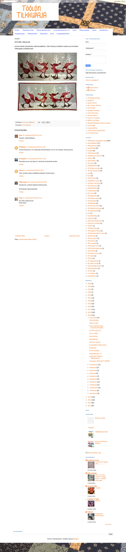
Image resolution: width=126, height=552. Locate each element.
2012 (90, 403)
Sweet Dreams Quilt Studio (96, 130)
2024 (90, 289)
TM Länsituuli (91, 201)
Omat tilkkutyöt (26, 125)
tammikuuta (93, 393)
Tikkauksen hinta (28, 30)
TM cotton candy (92, 263)
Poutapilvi (22, 158)
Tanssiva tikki (92, 486)
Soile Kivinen (93, 87)
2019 (90, 303)
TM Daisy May (92, 228)
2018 (90, 306)
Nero (89, 176)
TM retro (90, 271)
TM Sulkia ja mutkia (93, 168)
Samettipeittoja (92, 216)
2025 (90, 286)
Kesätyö (91, 427)
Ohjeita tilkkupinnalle (43, 30)
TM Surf (90, 258)
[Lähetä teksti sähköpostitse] (38, 122)
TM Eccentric (91, 178)
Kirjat (52, 33)
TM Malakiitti (91, 203)
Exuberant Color (93, 460)
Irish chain (90, 193)
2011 (89, 405)
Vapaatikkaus (91, 276)
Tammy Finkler (92, 115)
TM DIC (90, 226)
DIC (88, 213)
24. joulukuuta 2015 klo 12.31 (32, 135)
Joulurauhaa (93, 336)
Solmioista (90, 218)
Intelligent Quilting (93, 110)
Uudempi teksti (20, 236)
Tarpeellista (43, 33)
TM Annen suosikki (93, 223)
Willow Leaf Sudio (93, 120)
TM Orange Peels (93, 246)
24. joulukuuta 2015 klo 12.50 (35, 147)
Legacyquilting (92, 128)
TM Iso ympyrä (92, 238)
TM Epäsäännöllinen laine (96, 233)
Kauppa (90, 150)
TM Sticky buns (92, 186)
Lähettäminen (103, 30)
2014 (90, 397)
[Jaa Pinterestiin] (49, 122)
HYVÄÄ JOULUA (95, 330)
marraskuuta (94, 364)
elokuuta (93, 373)
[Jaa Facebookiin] (47, 122)
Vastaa (21, 141)
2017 (90, 309)
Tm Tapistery (91, 273)
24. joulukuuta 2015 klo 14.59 (36, 158)
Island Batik (91, 148)
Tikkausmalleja (84, 30)
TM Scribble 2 (92, 160)
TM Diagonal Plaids (93, 231)
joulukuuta (93, 317)
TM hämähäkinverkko (94, 266)
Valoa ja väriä (93, 323)
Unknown (92, 90)
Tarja (20, 198)
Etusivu (17, 30)
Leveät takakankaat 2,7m (61, 30)
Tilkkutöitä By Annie (101, 432)
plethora (97, 501)
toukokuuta (93, 382)
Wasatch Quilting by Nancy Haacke (99, 123)
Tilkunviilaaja (92, 473)
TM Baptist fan (92, 196)
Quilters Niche (92, 103)
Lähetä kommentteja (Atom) (28, 239)
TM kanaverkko (92, 268)
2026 (90, 283)
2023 (90, 292)
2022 (90, 295)
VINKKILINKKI (92, 188)
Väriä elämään (94, 320)
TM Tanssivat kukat (93, 171)
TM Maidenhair (92, 165)
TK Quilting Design (93, 98)
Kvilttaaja (22, 147)
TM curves (90, 163)
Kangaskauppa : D (95, 353)
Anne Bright (91, 108)
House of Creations (93, 118)
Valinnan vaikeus (95, 342)
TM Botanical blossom (94, 156)
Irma (20, 135)
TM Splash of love (93, 253)
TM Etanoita (91, 236)
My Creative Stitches (94, 105)
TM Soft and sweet (93, 206)
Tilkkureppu (23, 182)
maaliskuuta (94, 387)
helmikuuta (93, 390)
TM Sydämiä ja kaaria (94, 208)
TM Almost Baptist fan (94, 221)
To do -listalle (93, 333)
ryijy (88, 173)
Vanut (74, 30)
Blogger (75, 539)
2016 (90, 312)
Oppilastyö (92, 348)
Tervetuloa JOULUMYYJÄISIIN (99, 361)
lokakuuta (93, 367)
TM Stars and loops (93, 183)
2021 (90, 298)
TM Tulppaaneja (92, 261)
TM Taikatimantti (92, 211)
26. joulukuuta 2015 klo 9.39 (37, 182)
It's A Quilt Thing (92, 133)
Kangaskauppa (20, 33)
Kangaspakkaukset (63, 33)
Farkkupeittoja (92, 191)
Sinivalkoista (93, 339)
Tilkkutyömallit (32, 33)
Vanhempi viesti (74, 236)
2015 (90, 315)
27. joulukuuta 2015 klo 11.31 (32, 198)
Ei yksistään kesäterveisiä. (98, 345)
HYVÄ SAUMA (94, 350)
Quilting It (90, 100)
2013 (90, 400)
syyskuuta (93, 370)
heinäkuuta (93, 376)
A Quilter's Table (93, 499)
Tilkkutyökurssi (92, 145)
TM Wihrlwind (91, 153)
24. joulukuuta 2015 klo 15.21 (34, 170)
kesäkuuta (93, 379)
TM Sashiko (91, 251)
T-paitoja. (98, 488)
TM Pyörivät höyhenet (94, 248)
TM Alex (90, 158)
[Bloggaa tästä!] (44, 122)
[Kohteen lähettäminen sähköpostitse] (42, 122)
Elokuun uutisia (100, 418)
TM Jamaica (91, 241)
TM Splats (90, 256)
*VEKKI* (90, 512)
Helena (21, 170)
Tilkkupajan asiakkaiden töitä (96, 141)
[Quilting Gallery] (93, 453)
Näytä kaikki (108, 524)
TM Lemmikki (91, 243)
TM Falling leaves (93, 198)
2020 (90, 301)
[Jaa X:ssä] (46, 122)
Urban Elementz (92, 113)
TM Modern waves (93, 181)
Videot (94, 30)
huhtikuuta (93, 385)
